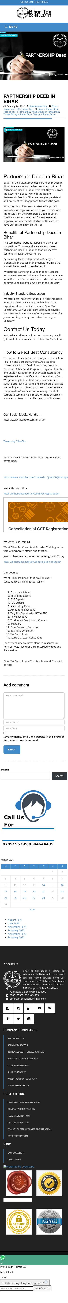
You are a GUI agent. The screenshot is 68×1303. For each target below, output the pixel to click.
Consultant (8, 109)
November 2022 (17, 933)
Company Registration (21, 1109)
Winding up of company (22, 1078)
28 (43, 898)
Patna (25, 109)
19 (24, 891)
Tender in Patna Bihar (44, 114)
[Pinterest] (50, 1008)
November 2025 (17, 926)
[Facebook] (8, 1008)
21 (43, 891)
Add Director (15, 1038)
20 (34, 891)
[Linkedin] (29, 1008)
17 (5, 891)
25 (15, 898)
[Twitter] (19, 1018)
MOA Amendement (18, 1065)
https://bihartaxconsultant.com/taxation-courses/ (32, 561)
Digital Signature (18, 1122)
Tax (31, 109)
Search (5, 769)
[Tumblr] (8, 1018)
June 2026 (13, 923)
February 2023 (16, 930)
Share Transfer (16, 1072)
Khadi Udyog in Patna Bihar (45, 111)
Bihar (54, 106)
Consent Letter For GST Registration (29, 1129)
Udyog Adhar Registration (23, 1102)
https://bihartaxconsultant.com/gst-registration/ (31, 493)
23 (62, 891)
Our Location (15, 1152)
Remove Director (17, 1045)
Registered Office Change (22, 1058)
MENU (13, 27)
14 (43, 885)
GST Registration (17, 1136)
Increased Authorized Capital (25, 1051)
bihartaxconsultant (38, 106)
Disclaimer (14, 1159)
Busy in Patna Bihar (48, 109)
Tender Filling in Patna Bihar (17, 114)
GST (18, 109)
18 (15, 891)
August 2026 (15, 919)
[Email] (40, 1008)
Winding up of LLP (18, 1085)
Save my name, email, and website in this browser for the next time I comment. (33, 738)
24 (5, 898)
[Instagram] (19, 1008)
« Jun (33, 909)
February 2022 (16, 937)
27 (34, 898)
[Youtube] (29, 1018)
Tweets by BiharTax (14, 441)
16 (62, 885)
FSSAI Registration (18, 1115)
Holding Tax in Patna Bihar (16, 111)
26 (24, 898)
